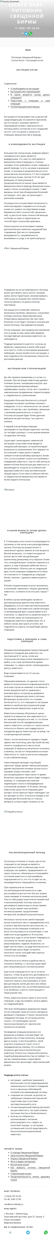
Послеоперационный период (25, 106)
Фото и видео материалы (23, 1161)
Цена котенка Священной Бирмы (27, 1155)
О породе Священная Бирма (25, 1152)
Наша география (12, 1219)
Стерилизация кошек (21, 1173)
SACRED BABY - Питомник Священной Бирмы (27, 13)
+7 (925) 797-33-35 (27, 28)
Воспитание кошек (20, 1164)
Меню (28, 50)
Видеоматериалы (12, 1222)
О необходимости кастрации (25, 88)
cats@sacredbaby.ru (13, 1204)
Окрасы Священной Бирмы (24, 1158)
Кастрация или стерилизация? (25, 91)
